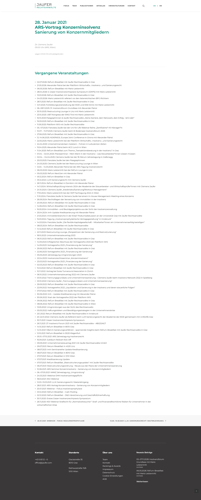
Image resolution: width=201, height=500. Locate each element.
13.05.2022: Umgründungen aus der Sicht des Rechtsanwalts (65, 307)
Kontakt (131, 6)
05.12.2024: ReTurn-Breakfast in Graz (53, 177)
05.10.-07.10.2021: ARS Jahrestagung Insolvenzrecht (60, 336)
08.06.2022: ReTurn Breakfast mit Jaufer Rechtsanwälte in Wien (66, 304)
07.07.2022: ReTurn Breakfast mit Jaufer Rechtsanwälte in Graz (65, 291)
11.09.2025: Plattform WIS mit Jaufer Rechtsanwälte (60, 124)
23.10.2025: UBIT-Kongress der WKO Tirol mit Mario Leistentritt (65, 115)
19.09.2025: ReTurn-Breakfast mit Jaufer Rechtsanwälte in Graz (65, 121)
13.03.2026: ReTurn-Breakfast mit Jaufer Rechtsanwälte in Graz (65, 95)
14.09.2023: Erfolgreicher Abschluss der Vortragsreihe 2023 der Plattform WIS (72, 242)
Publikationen (86, 6)
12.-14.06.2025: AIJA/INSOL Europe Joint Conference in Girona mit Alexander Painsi (75, 137)
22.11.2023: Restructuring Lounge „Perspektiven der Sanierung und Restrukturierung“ (76, 232)
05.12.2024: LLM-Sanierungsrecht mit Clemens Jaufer (61, 180)
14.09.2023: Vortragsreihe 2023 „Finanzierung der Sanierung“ (65, 245)
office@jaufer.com (43, 463)
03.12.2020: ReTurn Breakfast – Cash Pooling (57, 392)
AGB (105, 479)
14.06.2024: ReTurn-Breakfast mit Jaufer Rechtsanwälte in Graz (66, 206)
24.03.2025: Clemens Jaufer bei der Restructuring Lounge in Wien (67, 164)
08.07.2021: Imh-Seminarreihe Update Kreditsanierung (62, 349)
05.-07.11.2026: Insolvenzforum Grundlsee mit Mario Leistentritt (150, 462)
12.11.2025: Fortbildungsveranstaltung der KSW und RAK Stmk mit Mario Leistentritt (75, 105)
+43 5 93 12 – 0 (41, 459)
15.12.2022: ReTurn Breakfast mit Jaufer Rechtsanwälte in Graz (65, 268)
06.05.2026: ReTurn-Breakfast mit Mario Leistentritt (60, 88)
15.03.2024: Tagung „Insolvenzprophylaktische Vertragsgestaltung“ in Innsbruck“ (74, 219)
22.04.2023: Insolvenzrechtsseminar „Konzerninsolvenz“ (62, 258)
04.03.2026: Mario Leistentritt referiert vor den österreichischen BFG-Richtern (73, 98)
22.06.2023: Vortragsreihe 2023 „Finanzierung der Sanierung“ (65, 252)
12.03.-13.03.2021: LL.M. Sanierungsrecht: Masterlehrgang (62, 382)
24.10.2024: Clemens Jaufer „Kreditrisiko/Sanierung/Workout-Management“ (72, 190)
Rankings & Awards (112, 466)
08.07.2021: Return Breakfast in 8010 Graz (56, 353)
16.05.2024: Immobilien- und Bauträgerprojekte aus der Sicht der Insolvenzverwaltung (77, 209)
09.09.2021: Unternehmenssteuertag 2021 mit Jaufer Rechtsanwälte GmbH (72, 343)
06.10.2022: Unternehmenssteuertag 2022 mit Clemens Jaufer (66, 274)
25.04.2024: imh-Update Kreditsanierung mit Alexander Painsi (65, 212)
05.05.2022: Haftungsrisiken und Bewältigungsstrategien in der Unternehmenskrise (76, 310)
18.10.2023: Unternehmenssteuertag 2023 (56, 235)
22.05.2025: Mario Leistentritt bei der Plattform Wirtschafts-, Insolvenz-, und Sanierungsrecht (80, 141)
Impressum (108, 469)
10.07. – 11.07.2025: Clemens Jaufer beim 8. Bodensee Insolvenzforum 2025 (71, 131)
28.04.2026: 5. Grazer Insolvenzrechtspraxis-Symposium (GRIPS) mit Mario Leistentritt (76, 92)
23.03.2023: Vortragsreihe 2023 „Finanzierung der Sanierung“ (65, 261)
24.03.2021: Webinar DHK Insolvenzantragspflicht (59, 376)
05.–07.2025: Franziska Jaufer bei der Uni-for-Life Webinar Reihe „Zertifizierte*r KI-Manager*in (79, 128)
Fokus (66, 6)
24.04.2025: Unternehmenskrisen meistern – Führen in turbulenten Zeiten (71, 144)
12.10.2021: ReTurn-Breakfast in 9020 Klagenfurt (58, 333)
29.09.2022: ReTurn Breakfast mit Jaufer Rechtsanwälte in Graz (66, 284)
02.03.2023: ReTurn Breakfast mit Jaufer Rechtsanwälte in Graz (66, 265)
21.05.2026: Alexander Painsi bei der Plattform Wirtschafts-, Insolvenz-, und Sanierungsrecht (79, 85)
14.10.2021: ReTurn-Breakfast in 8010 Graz (55, 327)
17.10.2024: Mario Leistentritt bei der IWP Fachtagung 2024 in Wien (68, 193)
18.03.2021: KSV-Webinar (48, 379)
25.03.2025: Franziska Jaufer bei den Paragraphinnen (61, 160)
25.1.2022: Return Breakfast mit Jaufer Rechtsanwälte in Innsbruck (67, 314)
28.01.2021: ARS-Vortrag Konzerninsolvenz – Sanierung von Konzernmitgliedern (73, 385)
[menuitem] (66, 6)
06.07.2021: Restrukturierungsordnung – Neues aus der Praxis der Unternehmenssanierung (79, 366)
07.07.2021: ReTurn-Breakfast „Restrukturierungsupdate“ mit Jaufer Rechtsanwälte (75, 362)
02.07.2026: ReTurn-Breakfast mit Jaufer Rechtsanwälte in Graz (66, 82)
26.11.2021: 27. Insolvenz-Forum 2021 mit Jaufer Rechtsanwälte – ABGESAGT (71, 323)
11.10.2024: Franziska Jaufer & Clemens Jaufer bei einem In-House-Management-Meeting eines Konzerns (85, 196)
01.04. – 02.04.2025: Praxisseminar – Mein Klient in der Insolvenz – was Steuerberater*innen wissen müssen (86, 154)
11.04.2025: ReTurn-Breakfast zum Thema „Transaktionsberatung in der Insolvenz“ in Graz (78, 150)
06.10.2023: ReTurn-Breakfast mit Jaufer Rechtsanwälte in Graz (66, 239)
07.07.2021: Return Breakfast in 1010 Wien (56, 356)
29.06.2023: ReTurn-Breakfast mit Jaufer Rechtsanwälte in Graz (66, 248)
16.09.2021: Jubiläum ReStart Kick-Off (54, 340)
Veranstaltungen (116, 6)
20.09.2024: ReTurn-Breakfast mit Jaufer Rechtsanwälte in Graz (66, 203)
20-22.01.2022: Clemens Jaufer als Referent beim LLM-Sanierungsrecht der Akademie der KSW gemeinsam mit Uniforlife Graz (95, 317)
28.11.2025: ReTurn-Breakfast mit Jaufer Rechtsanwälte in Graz (65, 102)
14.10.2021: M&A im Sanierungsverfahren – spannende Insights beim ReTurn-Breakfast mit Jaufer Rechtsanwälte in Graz (92, 330)
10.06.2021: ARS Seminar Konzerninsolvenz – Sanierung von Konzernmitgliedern (74, 369)
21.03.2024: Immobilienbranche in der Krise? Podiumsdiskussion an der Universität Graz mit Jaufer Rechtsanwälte (89, 216)
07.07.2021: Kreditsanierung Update (53, 359)
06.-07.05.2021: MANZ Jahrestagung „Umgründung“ (61, 372)
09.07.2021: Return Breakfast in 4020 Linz (56, 346)
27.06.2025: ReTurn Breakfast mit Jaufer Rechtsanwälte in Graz (65, 134)
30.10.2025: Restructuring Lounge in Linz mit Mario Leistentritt (66, 111)
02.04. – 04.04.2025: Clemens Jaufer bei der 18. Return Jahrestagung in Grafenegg (75, 157)
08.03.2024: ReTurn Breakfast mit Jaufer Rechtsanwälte (62, 225)
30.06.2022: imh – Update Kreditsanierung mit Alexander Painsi (66, 294)
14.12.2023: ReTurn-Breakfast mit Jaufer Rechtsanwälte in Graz (65, 229)
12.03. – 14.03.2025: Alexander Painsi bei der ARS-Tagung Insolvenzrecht (70, 167)
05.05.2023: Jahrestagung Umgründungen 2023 (59, 255)
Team (74, 6)
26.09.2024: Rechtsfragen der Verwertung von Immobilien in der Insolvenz (71, 199)
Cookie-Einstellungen (113, 476)
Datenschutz (109, 472)
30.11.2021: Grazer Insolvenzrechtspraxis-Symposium (61, 320)
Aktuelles (100, 6)
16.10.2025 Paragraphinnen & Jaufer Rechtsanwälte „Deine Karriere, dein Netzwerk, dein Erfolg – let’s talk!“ (85, 118)
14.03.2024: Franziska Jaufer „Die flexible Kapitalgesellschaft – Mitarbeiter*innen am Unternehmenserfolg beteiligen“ (91, 222)
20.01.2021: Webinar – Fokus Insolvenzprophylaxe (59, 389)
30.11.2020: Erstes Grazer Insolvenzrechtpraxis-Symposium (64, 398)
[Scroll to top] (196, 491)
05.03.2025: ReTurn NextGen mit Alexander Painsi (60, 173)
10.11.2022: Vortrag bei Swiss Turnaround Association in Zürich (65, 271)
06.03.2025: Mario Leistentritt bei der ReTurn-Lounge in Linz (64, 170)
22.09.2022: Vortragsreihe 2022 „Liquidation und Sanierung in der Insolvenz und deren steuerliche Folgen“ (86, 287)
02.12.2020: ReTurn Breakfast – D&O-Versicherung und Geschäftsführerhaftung (73, 395)
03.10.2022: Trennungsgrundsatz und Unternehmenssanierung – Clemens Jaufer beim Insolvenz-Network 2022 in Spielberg (94, 278)
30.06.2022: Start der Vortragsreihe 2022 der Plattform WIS (64, 297)
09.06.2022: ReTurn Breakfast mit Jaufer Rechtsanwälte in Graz (66, 301)
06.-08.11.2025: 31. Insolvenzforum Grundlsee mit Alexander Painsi (67, 108)
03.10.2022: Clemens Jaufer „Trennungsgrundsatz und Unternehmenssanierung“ (74, 281)
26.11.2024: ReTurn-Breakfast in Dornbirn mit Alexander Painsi (65, 183)
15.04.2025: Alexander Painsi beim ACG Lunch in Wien (62, 147)
